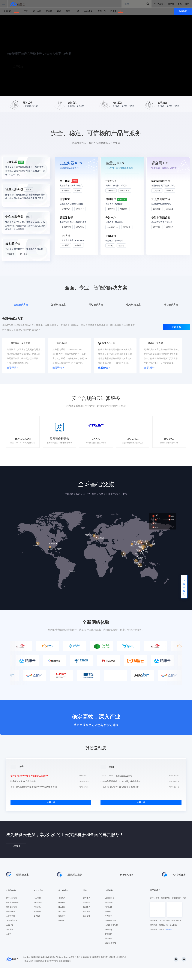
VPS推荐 (108, 916)
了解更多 (176, 327)
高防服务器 (109, 898)
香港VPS (108, 907)
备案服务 (37, 911)
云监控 (8, 934)
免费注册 (183, 11)
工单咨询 (168, 929)
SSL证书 (9, 925)
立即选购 (18, 66)
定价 (59, 11)
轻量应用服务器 (12, 902)
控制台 (171, 4)
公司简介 (62, 898)
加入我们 (62, 907)
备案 (180, 4)
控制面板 (37, 907)
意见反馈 (86, 911)
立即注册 (16, 846)
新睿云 (108, 911)
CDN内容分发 (11, 920)
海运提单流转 (110, 943)
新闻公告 (62, 911)
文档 (77, 11)
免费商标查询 (110, 920)
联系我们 (62, 902)
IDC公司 (86, 916)
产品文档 (37, 898)
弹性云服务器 (11, 898)
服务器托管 (10, 911)
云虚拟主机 (10, 916)
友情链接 (62, 916)
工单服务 (37, 916)
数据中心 (86, 907)
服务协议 (62, 920)
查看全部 (51, 802)
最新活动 (11, 11)
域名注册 (9, 929)
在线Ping (108, 929)
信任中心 (86, 898)
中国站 (160, 4)
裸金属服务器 (11, 907)
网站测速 (108, 934)
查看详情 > (12, 367)
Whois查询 (38, 902)
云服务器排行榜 (111, 925)
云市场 (49, 11)
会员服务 (86, 902)
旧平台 (116, 11)
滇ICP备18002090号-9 (117, 957)
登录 (187, 4)
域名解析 (108, 938)
